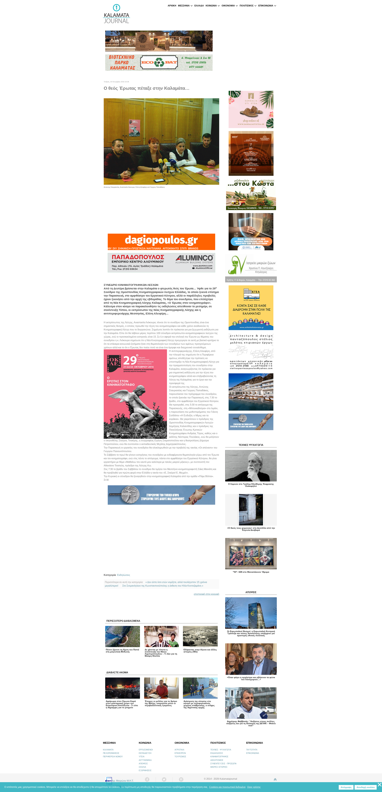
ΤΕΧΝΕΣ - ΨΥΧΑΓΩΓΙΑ (220, 750)
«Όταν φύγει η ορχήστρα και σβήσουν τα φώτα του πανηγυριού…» (251, 678)
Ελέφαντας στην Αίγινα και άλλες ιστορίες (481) (200, 650)
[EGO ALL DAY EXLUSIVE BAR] (159, 42)
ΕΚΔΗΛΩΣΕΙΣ (216, 753)
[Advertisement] (161, 209)
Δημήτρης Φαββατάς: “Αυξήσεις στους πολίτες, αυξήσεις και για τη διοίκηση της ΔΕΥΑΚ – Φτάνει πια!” (251, 723)
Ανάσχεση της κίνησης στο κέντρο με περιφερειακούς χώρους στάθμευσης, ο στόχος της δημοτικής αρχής (199, 704)
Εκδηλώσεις (123, 575)
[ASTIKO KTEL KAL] (251, 309)
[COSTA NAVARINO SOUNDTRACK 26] (251, 154)
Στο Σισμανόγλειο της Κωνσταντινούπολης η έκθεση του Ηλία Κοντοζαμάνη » (162, 585)
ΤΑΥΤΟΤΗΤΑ (251, 750)
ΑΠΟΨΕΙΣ (143, 763)
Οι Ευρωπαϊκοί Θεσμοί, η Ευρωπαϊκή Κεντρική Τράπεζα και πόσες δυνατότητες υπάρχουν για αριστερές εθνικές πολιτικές (251, 633)
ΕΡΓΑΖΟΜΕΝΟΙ (146, 750)
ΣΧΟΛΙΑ (142, 767)
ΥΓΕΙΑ (141, 756)
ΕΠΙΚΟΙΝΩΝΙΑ (252, 753)
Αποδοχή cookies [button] (366, 787)
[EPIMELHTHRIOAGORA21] (251, 423)
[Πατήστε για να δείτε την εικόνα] (161, 141)
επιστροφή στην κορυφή (206, 594)
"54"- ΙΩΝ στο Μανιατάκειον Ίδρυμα (251, 572)
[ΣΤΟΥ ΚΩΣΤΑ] (251, 195)
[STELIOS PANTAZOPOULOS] (251, 353)
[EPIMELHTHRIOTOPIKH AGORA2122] (161, 496)
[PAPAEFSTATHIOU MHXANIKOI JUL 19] (251, 393)
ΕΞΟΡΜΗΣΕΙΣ (145, 770)
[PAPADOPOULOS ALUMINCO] (161, 264)
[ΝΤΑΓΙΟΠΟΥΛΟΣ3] (161, 243)
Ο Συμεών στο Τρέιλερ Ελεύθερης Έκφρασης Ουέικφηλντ (251, 485)
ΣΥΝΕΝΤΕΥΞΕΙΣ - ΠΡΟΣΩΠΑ (223, 763)
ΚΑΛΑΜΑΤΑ (108, 750)
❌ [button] (380, 785)
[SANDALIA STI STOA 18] (251, 110)
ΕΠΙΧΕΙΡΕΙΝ (180, 753)
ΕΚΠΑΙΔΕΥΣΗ (145, 753)
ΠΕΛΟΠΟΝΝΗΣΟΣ (111, 753)
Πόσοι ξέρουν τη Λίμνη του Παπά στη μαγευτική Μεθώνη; (122, 650)
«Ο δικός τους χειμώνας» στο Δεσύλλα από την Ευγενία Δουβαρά (251, 529)
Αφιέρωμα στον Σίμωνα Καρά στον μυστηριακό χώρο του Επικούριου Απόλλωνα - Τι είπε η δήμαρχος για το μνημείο (122, 704)
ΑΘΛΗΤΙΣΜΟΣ (216, 760)
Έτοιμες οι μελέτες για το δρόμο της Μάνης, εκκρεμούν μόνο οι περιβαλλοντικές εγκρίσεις (161, 703)
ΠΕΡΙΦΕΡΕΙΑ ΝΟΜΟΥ (113, 756)
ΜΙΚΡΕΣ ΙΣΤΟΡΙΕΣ (218, 767)
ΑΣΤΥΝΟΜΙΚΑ (145, 760)
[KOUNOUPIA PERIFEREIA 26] (251, 233)
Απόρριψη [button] (346, 787)
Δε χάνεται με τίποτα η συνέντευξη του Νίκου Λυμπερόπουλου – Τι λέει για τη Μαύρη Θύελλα (161, 652)
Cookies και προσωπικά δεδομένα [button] (227, 787)
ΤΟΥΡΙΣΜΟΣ (180, 756)
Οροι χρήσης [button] (254, 787)
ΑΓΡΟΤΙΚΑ (179, 750)
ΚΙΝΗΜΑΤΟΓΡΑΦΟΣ (219, 756)
